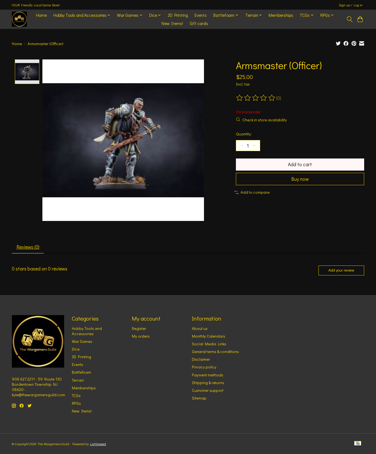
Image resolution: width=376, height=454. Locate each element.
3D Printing (178, 15)
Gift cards (199, 23)
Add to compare (255, 192)
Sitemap (199, 398)
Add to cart (300, 164)
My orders (141, 336)
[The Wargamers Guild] (19, 19)
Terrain (78, 380)
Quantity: (244, 133)
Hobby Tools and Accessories (87, 331)
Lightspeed (98, 444)
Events (201, 15)
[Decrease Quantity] (242, 145)
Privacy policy (204, 367)
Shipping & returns (208, 382)
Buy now (300, 179)
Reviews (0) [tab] (28, 247)
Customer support (208, 390)
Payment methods (207, 375)
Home (41, 15)
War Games (82, 341)
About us (200, 328)
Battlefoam (81, 372)
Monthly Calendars (208, 336)
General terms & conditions (215, 351)
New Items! (172, 23)
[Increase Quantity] (254, 145)
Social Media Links (209, 343)
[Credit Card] (357, 443)
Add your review (341, 270)
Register (139, 328)
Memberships (281, 15)
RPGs (76, 403)
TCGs (76, 395)
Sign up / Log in (351, 5)
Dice (76, 349)
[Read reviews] (256, 98)
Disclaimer (201, 359)
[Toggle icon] (349, 19)
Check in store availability (265, 119)
